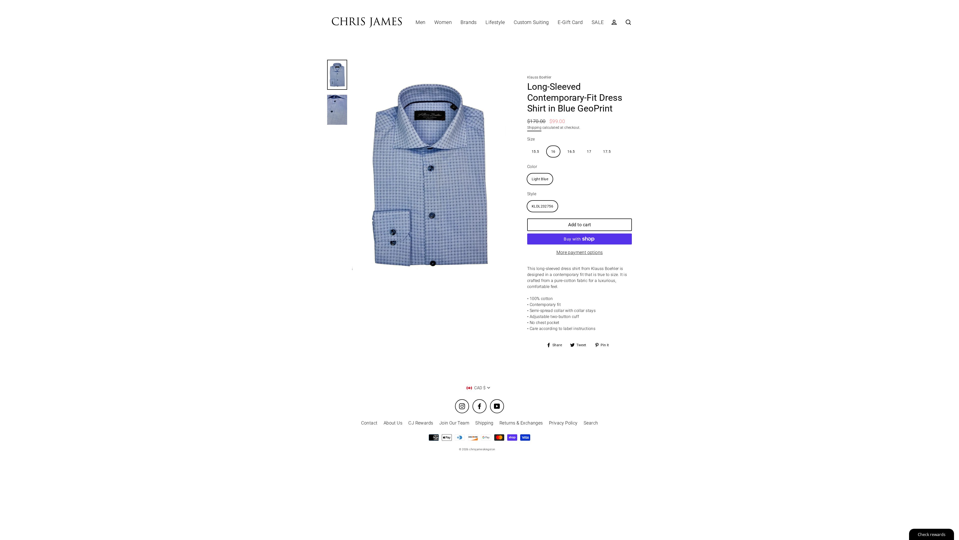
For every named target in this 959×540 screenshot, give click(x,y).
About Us (393, 423)
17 (589, 152)
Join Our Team (454, 423)
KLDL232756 (542, 206)
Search (591, 423)
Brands (469, 22)
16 (553, 152)
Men (420, 22)
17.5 (607, 152)
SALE (598, 22)
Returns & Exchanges (521, 423)
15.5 (535, 152)
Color (532, 166)
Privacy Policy (563, 423)
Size (531, 139)
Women (443, 22)
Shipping (534, 128)
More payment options (579, 252)
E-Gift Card (570, 22)
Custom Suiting (531, 22)
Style (531, 194)
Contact (369, 423)
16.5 (571, 152)
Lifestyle (495, 22)
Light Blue (540, 179)
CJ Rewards (420, 423)
